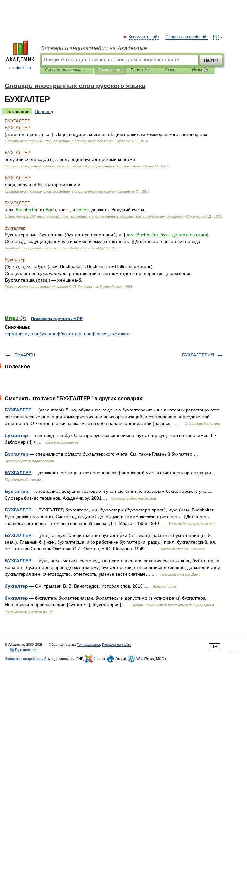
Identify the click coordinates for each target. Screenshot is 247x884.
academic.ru (20, 68)
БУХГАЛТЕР (18, 409)
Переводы (140, 70)
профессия (96, 333)
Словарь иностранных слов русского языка (66, 70)
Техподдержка (88, 644)
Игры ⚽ (200, 70)
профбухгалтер (65, 333)
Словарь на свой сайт (186, 37)
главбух (38, 333)
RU (216, 37)
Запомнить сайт (144, 37)
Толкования (109, 70)
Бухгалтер (16, 453)
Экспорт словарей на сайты (27, 659)
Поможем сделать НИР (57, 318)
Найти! (211, 60)
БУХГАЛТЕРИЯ (198, 354)
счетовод (119, 333)
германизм (16, 333)
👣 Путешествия (23, 650)
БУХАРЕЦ (24, 354)
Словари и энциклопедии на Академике (93, 48)
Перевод (44, 111)
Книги (169, 70)
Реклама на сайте (116, 644)
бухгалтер (16, 435)
